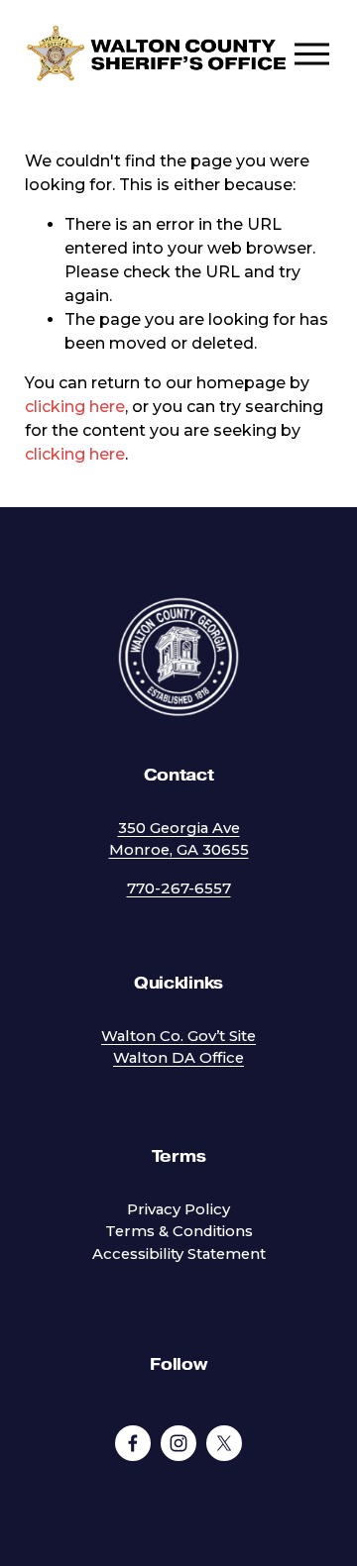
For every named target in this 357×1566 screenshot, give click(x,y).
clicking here (75, 406)
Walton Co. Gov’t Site (178, 1036)
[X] (224, 1443)
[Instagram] (178, 1443)
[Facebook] (133, 1443)
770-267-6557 (179, 888)
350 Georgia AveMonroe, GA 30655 (179, 839)
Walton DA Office (178, 1058)
